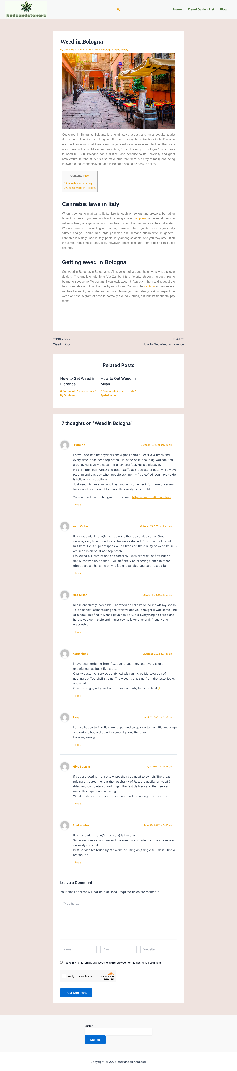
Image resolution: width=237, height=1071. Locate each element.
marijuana (140, 218)
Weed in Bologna (103, 49)
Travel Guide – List (201, 9)
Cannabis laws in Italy (78, 183)
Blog (223, 9)
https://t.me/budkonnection (151, 497)
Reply (78, 504)
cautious (150, 286)
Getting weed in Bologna (80, 187)
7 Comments (83, 49)
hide (86, 175)
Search (89, 1025)
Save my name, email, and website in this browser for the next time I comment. (113, 962)
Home (177, 9)
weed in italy (121, 49)
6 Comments (68, 391)
